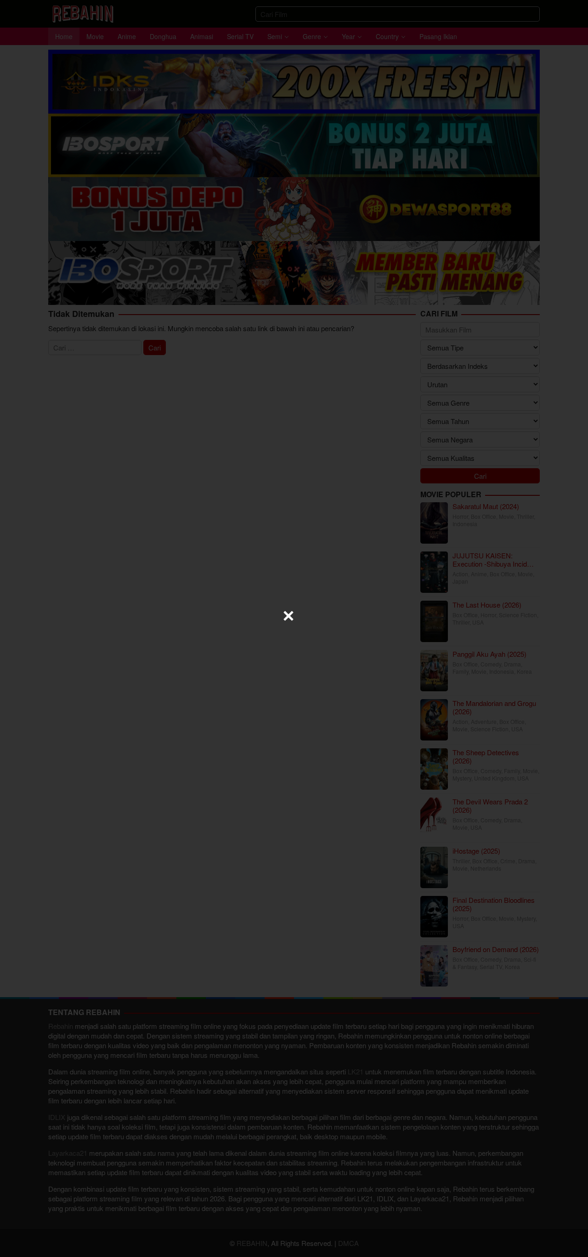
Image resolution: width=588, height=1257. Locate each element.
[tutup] (288, 615)
